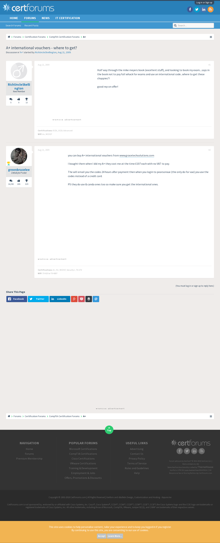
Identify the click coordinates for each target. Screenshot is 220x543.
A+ (21, 52)
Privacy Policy (137, 458)
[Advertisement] (67, 92)
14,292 (11, 184)
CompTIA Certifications (83, 453)
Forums (30, 18)
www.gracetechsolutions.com (136, 155)
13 (27, 102)
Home (14, 18)
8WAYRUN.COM (205, 470)
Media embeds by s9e (190, 464)
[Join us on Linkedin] (203, 9)
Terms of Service (137, 463)
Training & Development (83, 468)
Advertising (137, 449)
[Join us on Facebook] (189, 9)
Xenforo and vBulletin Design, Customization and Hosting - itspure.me (138, 497)
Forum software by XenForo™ (190, 461)
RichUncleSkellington (46, 52)
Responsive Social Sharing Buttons (182, 473)
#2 (209, 150)
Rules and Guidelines (137, 468)
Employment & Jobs (83, 473)
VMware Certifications (83, 463)
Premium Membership (29, 458)
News (46, 18)
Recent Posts (31, 25)
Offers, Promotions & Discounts (83, 478)
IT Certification (68, 18)
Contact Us (136, 453)
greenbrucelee (19, 170)
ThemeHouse (205, 467)
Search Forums (13, 25)
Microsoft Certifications (83, 449)
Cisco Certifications (83, 458)
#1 (209, 64)
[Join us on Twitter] (196, 9)
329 (26, 184)
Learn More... (115, 536)
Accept (101, 536)
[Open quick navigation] (211, 37)
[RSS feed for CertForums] (210, 9)
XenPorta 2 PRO (176, 470)
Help (137, 473)
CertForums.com (205, 473)
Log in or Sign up (204, 2)
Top (109, 430)
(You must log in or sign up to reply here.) (195, 285)
